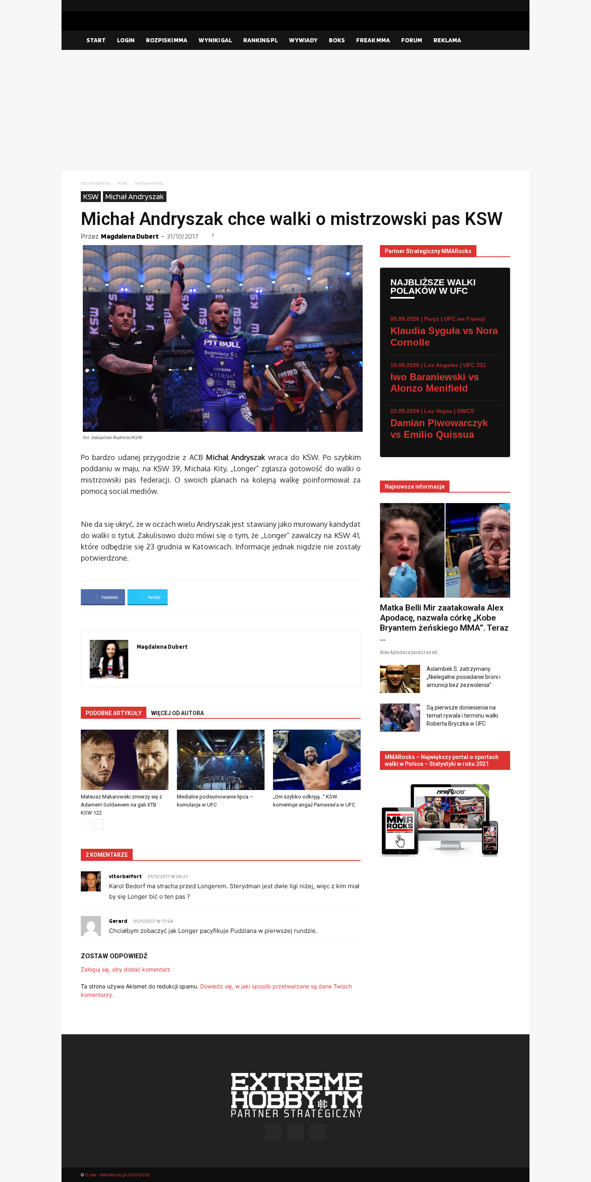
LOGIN (126, 40)
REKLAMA (447, 40)
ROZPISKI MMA (166, 40)
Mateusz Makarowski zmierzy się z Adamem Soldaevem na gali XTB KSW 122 (121, 805)
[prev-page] (86, 824)
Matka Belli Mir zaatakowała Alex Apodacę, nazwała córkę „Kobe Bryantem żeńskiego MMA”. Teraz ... (444, 623)
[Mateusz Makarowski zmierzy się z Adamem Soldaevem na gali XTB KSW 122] (124, 760)
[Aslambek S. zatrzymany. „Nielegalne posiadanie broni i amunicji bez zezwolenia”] (400, 679)
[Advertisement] (295, 110)
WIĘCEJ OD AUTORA (177, 713)
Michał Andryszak (134, 196)
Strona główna (95, 183)
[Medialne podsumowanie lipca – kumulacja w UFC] (221, 760)
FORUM (411, 40)
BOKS (337, 40)
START (96, 40)
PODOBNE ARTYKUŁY (114, 713)
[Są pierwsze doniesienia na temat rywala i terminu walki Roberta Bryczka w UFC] (400, 717)
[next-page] (99, 824)
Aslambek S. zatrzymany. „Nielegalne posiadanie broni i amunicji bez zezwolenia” (464, 677)
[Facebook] (478, 5)
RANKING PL (260, 40)
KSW (122, 183)
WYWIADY (303, 40)
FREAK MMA (373, 40)
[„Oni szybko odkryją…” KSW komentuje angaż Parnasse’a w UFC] (317, 760)
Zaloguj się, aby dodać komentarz (125, 969)
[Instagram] (491, 5)
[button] (500, 40)
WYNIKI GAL (215, 40)
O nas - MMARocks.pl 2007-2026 (117, 1175)
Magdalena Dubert (130, 236)
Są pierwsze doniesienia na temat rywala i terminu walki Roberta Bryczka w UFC (462, 715)
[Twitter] (504, 5)
